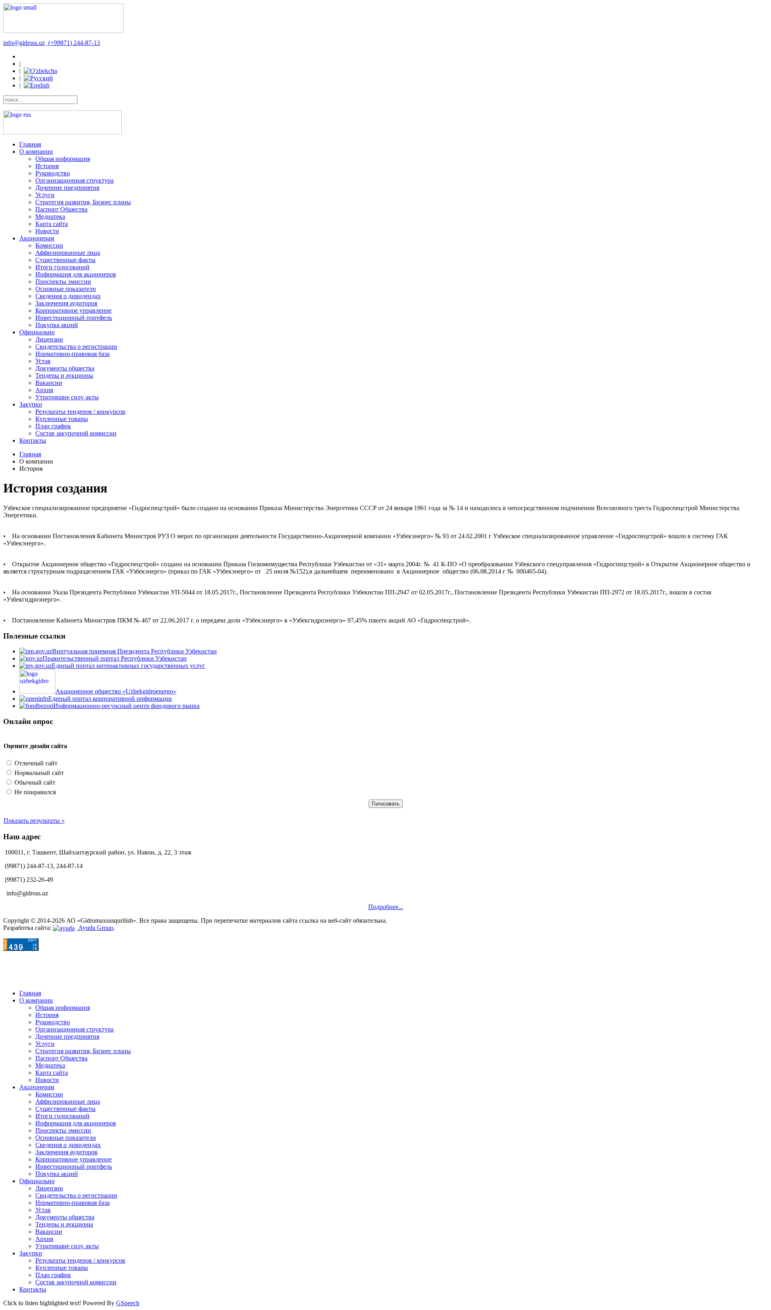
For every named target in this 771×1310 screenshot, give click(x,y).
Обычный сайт (34, 782)
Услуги (45, 194)
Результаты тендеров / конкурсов (80, 411)
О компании (36, 151)
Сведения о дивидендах (68, 296)
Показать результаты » (34, 820)
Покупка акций (56, 324)
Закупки (30, 404)
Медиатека (50, 216)
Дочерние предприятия (67, 187)
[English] (36, 85)
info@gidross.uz (24, 42)
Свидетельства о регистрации (76, 346)
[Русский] (38, 78)
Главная (30, 144)
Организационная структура (74, 180)
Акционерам (36, 238)
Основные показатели (65, 288)
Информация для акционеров (75, 274)
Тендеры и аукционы (64, 375)
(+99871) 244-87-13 (74, 42)
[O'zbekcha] (40, 70)
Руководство (52, 173)
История (47, 166)
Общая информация (62, 158)
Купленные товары (61, 418)
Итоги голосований (62, 267)
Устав (43, 361)
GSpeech (127, 1303)
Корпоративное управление (73, 310)
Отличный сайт (35, 763)
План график (53, 426)
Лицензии (49, 339)
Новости (47, 231)
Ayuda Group (95, 927)
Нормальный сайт (38, 772)
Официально (37, 332)
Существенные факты (65, 259)
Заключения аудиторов (66, 303)
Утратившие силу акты (67, 397)
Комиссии (49, 245)
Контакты (32, 440)
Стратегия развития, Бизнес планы (83, 202)
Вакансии (48, 382)
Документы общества (64, 368)
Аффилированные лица (67, 252)
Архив (44, 389)
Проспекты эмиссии (63, 281)
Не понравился (34, 792)
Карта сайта (51, 223)
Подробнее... (385, 906)
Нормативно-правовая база (72, 353)
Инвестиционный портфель (73, 317)
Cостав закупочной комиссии (75, 433)
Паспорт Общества (61, 209)
